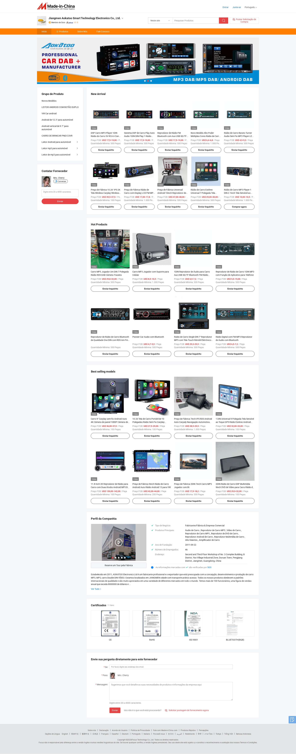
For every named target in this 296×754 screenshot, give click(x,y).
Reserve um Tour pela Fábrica (119, 565)
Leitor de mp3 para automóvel (56, 154)
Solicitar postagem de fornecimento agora (187, 710)
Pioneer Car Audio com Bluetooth (148, 336)
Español (115, 734)
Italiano (147, 734)
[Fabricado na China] (57, 6)
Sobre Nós (82, 31)
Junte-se (236, 7)
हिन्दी (199, 734)
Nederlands (190, 734)
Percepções (203, 730)
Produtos (63, 31)
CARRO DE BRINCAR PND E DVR (57, 135)
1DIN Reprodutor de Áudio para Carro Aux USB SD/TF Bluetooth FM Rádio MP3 (192, 275)
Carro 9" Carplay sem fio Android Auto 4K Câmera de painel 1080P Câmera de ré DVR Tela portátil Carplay (109, 422)
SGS (209, 567)
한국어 (171, 734)
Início (44, 31)
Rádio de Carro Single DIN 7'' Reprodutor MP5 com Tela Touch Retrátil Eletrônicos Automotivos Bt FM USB (193, 340)
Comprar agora (239, 206)
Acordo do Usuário (119, 730)
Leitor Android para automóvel (56, 141)
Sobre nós (92, 730)
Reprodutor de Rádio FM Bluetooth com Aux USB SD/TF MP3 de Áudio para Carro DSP (172, 136)
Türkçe (218, 734)
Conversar (62, 181)
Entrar (226, 7)
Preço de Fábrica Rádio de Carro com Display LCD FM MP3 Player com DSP (139, 193)
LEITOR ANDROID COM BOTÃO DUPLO (60, 107)
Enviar (115, 710)
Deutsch (125, 734)
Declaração (104, 730)
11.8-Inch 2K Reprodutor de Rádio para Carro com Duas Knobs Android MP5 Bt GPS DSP (109, 487)
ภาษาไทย (208, 734)
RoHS (152, 639)
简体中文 (75, 734)
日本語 (95, 734)
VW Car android (49, 113)
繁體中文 (85, 734)
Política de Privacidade (140, 730)
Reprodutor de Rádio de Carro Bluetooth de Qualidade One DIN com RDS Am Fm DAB (110, 340)
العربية (179, 734)
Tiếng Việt (228, 734)
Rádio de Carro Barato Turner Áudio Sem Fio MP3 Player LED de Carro (238, 136)
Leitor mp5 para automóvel (55, 148)
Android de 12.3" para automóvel (57, 119)
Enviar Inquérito (106, 150)
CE (110, 639)
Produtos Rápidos (188, 730)
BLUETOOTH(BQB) (235, 639)
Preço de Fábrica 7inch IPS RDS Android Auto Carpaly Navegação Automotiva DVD (193, 422)
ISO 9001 (193, 639)
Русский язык (159, 734)
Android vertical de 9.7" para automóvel (55, 128)
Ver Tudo (95, 588)
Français (105, 734)
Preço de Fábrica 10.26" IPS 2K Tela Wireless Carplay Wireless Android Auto (105, 193)
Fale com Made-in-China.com (165, 730)
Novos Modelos (49, 100)
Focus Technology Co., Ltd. (143, 739)
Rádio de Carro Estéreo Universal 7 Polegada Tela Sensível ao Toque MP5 (203, 193)
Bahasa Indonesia (243, 734)
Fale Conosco (103, 31)
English (65, 734)
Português (136, 734)
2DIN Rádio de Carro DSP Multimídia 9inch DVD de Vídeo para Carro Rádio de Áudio (235, 487)
